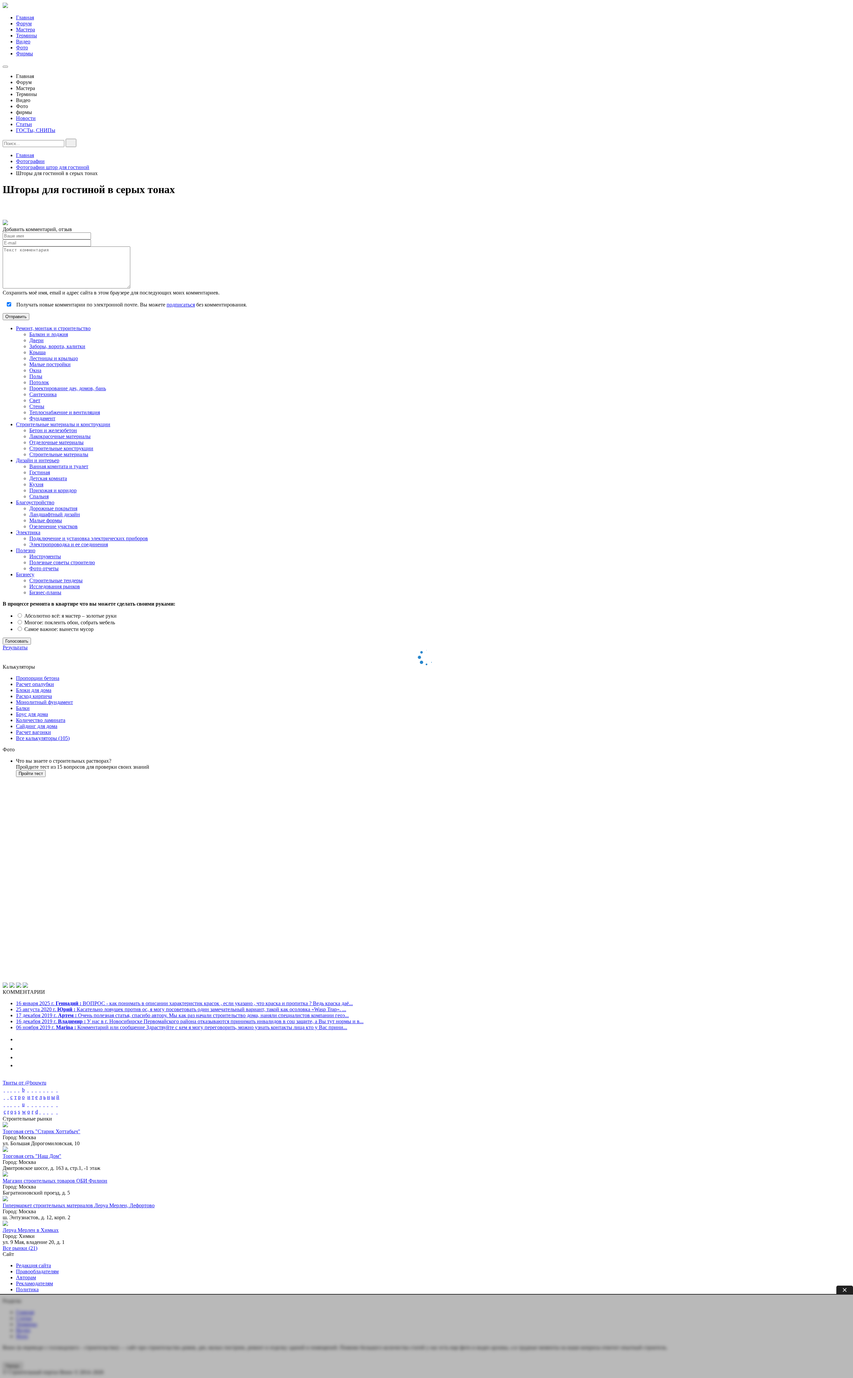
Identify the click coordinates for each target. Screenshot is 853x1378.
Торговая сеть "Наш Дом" (32, 1156)
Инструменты (45, 556)
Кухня (36, 484)
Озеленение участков (53, 526)
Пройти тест (31, 773)
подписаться (181, 304)
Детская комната (48, 478)
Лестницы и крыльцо (53, 358)
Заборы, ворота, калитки (57, 346)
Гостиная (39, 472)
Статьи (24, 124)
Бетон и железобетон (53, 430)
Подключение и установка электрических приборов (88, 538)
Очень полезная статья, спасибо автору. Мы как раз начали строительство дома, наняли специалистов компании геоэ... (182, 1015)
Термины (26, 35)
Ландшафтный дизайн (54, 514)
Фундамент (42, 418)
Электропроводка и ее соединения (68, 544)
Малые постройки (50, 364)
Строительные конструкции (61, 448)
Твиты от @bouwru (24, 1083)
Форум (24, 23)
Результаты (15, 647)
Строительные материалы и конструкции (63, 424)
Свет (34, 400)
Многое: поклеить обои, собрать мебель (69, 622)
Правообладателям (37, 1271)
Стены (36, 406)
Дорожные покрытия (53, 508)
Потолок (39, 382)
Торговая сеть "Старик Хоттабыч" (41, 1131)
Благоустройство (35, 502)
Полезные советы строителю (62, 562)
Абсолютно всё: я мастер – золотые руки (70, 616)
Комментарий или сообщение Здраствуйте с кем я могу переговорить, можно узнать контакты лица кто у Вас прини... (181, 1027)
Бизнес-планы (45, 592)
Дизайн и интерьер (37, 460)
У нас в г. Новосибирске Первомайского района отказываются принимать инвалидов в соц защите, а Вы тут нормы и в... (190, 1021)
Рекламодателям (34, 1283)
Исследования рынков (54, 586)
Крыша (37, 352)
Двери (36, 340)
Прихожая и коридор (53, 490)
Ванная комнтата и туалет (58, 466)
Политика (27, 1289)
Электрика (28, 532)
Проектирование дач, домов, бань (67, 388)
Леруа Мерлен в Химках (31, 1230)
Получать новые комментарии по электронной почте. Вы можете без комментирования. (131, 304)
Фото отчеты (44, 568)
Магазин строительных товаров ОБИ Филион (55, 1181)
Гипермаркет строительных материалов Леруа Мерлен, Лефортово (79, 1205)
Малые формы (45, 520)
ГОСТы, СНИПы (35, 130)
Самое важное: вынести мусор (58, 629)
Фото (22, 47)
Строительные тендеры (56, 580)
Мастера (25, 29)
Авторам (26, 1277)
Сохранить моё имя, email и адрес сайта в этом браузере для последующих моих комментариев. (111, 292)
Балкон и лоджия (48, 334)
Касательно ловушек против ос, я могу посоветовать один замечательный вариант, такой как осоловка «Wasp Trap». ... (181, 1009)
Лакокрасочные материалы (60, 436)
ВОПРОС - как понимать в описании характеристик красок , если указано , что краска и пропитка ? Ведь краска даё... (184, 1003)
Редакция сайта (33, 1265)
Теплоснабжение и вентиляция (64, 412)
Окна (35, 370)
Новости (26, 118)
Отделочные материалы (56, 442)
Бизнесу (25, 574)
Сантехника (43, 394)
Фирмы (24, 53)
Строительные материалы (58, 454)
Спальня (39, 496)
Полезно (25, 550)
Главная (25, 17)
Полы (35, 376)
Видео (23, 41)
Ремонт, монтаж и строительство (53, 328)
